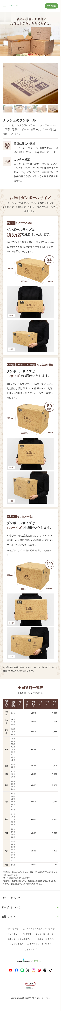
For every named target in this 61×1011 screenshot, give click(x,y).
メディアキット (11, 939)
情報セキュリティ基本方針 (18, 944)
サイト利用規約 (15, 949)
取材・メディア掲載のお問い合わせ (37, 934)
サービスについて (11, 912)
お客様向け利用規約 (43, 944)
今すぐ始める (52, 6)
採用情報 (26, 939)
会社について (9, 921)
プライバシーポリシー (44, 939)
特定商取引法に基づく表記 (38, 949)
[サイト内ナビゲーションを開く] (5, 6)
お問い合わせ (11, 934)
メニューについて (11, 903)
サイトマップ (29, 954)
